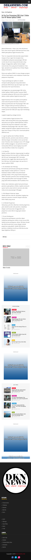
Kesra (4, 512)
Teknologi (13, 332)
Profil (4, 528)
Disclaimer (5, 544)
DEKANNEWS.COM (20, 554)
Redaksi (4, 540)
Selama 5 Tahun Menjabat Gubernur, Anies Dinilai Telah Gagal (18, 312)
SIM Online (5, 237)
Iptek (4, 519)
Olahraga (5, 521)
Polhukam (5, 505)
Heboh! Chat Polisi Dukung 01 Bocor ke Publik (19, 327)
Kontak (4, 547)
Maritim (4, 510)
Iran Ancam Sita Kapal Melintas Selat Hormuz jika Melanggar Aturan (19, 414)
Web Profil (5, 537)
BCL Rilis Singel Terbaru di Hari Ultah (19, 342)
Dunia (13, 412)
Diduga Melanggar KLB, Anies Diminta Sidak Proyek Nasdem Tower (19, 319)
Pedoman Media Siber (7, 542)
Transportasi (14, 395)
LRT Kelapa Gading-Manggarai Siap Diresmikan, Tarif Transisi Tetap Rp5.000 (20, 398)
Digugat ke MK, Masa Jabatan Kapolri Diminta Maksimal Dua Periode (19, 390)
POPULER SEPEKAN (15, 306)
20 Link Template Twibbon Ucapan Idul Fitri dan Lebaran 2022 (19, 334)
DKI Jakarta (14, 309)
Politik (13, 324)
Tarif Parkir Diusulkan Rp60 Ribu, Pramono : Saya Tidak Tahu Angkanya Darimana (19, 406)
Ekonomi (4, 507)
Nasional (13, 388)
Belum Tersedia (6, 268)
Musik (13, 340)
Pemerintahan (6, 503)
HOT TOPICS (15, 384)
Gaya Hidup (5, 524)
